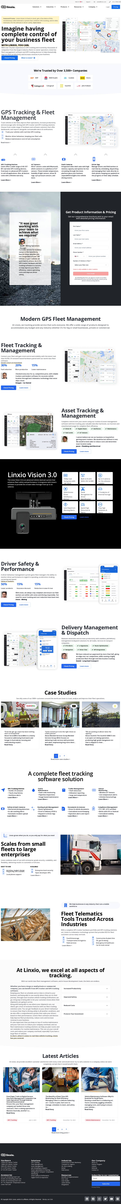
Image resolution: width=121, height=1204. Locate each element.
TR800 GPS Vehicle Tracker (9, 1164)
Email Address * (78, 243)
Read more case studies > (60, 759)
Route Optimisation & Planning (40, 1170)
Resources (78, 7)
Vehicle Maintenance (93, 1120)
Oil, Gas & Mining (66, 1166)
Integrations (65, 1184)
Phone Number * (78, 252)
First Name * (77, 226)
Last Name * (77, 235)
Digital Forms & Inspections (39, 1177)
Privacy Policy (96, 1187)
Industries (50, 7)
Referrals (94, 1168)
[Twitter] (105, 1198)
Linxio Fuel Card (6, 1184)
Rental (63, 1168)
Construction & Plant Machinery (71, 1162)
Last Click (50, 1199)
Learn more (23, 388)
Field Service (65, 1170)
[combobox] (79, 256)
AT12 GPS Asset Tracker (8, 1168)
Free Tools (64, 1179)
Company (92, 7)
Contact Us (95, 1170)
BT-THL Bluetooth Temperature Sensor (13, 1182)
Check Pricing (8, 388)
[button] (67, 428)
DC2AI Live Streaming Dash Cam (11, 1181)
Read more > (5, 142)
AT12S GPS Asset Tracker (9, 1170)
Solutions (36, 7)
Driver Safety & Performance (40, 1175)
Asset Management (37, 1166)
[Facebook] (93, 1198)
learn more (37, 23)
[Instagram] (99, 1198)
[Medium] (117, 1198)
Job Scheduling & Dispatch (39, 1168)
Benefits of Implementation (69, 1177)
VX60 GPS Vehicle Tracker (9, 1166)
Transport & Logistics (68, 1164)
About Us (94, 1162)
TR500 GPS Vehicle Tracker (9, 1162)
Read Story (8, 745)
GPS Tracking (12, 1120)
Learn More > (6, 180)
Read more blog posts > (60, 1133)
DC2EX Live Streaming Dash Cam (11, 1179)
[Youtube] (111, 1198)
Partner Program (97, 1164)
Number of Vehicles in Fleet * (82, 261)
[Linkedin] (87, 1198)
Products (64, 7)
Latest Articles (65, 1183)
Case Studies (65, 1181)
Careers (94, 1166)
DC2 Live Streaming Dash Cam (10, 1177)
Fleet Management (37, 1164)
